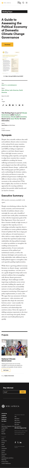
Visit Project (6, 370)
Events (3, 452)
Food (3, 444)
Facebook (15, 442)
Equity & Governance (9, 85)
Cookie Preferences (6, 463)
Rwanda (3, 433)
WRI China (17, 420)
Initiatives (4, 413)
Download (7, 44)
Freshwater (4, 448)
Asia (3, 90)
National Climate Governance (8, 359)
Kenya (3, 431)
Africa (7, 90)
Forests (3, 446)
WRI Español (17, 422)
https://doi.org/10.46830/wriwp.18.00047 (14, 76)
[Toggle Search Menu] (23, 2)
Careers (3, 456)
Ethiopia (3, 430)
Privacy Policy (5, 461)
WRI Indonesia (18, 426)
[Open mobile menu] (26, 2)
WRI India (17, 424)
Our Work (4, 421)
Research (4, 419)
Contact (3, 450)
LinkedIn (20, 442)
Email (5, 392)
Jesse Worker (14, 118)
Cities (3, 438)
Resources (4, 454)
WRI (15, 416)
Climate (13, 117)
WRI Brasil (17, 418)
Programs (4, 417)
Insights (4, 415)
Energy (3, 442)
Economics (23, 117)
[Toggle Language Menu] (19, 2)
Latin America (14, 90)
